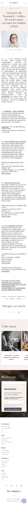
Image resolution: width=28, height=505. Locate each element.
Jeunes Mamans (5, 461)
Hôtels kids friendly (5, 426)
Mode (2, 444)
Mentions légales (16, 499)
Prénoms (3, 464)
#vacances (19, 298)
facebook (8, 312)
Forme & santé (4, 454)
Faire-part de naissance (6, 442)
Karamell (5, 126)
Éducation (3, 475)
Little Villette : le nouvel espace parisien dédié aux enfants (13, 289)
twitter (18, 312)
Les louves (14, 491)
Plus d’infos (6, 173)
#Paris (6, 298)
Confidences (4, 462)
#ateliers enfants (21, 296)
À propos (9, 499)
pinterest (13, 312)
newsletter (5, 271)
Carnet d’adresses (5, 450)
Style (2, 435)
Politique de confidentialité (12, 501)
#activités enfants (12, 296)
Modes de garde (5, 477)
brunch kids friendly (6, 428)
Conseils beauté (5, 452)
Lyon (2, 430)
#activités (4, 296)
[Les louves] (14, 4)
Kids (2, 471)
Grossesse (3, 466)
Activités (3, 473)
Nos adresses (5, 424)
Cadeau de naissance (6, 438)
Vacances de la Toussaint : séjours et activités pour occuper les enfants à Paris (13, 284)
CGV (21, 501)
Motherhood (5, 458)
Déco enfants (4, 440)
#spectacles (12, 298)
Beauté (3, 448)
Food (2, 479)
